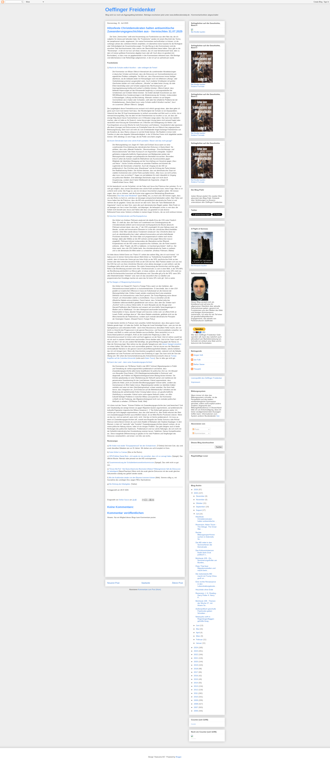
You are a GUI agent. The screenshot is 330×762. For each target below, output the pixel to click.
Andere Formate (197, 86)
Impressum (195, 382)
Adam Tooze (149, 358)
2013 (196, 686)
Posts (196, 429)
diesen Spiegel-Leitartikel (171, 344)
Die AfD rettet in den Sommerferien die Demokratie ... (204, 544)
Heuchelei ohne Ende (204, 590)
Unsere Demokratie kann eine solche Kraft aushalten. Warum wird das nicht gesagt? (140, 141)
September (201, 507)
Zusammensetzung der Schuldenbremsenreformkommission (131, 462)
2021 (196, 658)
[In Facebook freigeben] (150, 500)
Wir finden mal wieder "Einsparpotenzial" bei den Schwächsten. (132, 446)
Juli (197, 514)
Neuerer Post (113, 583)
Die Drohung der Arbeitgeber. (119, 484)
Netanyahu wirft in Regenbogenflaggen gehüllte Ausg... (205, 619)
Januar (199, 643)
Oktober (199, 503)
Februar (199, 639)
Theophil (197, 369)
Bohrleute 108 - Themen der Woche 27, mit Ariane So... (206, 603)
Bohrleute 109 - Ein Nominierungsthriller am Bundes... (206, 560)
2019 (196, 665)
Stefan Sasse (199, 364)
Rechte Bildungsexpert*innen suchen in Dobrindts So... (205, 535)
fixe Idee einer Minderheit (127, 196)
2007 (196, 707)
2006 (196, 711)
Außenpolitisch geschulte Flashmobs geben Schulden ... (206, 611)
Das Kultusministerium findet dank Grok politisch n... (205, 552)
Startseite (145, 583)
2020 (196, 662)
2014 (196, 683)
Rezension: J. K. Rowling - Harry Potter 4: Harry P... (206, 595)
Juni (198, 625)
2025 (196, 493)
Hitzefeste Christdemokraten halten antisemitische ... (206, 519)
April (198, 632)
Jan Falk (197, 360)
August (199, 510)
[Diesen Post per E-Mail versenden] (143, 500)
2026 (196, 489)
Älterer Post (177, 583)
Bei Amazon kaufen (199, 265)
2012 (196, 690)
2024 (196, 647)
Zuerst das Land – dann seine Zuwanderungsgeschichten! (130, 362)
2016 (196, 676)
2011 (196, 693)
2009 (196, 700)
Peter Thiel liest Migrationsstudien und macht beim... (206, 568)
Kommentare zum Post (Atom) (149, 589)
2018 (196, 669)
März (198, 636)
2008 (196, 704)
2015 (196, 679)
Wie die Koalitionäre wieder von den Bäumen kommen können (132, 478)
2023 (196, 651)
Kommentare (199, 433)
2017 (196, 672)
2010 (196, 697)
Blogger (178, 757)
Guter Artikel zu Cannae (118, 452)
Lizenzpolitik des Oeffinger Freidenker (206, 378)
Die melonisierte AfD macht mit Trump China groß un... (206, 576)
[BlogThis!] (145, 500)
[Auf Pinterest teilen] (153, 500)
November (200, 500)
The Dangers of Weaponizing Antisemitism (125, 282)
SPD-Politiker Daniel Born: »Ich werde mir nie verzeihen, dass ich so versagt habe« (140, 456)
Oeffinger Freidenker (130, 9)
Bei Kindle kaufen (198, 32)
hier (217, 416)
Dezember (200, 496)
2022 (196, 654)
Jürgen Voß (198, 355)
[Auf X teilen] (148, 500)
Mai (198, 629)
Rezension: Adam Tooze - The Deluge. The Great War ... (206, 527)
